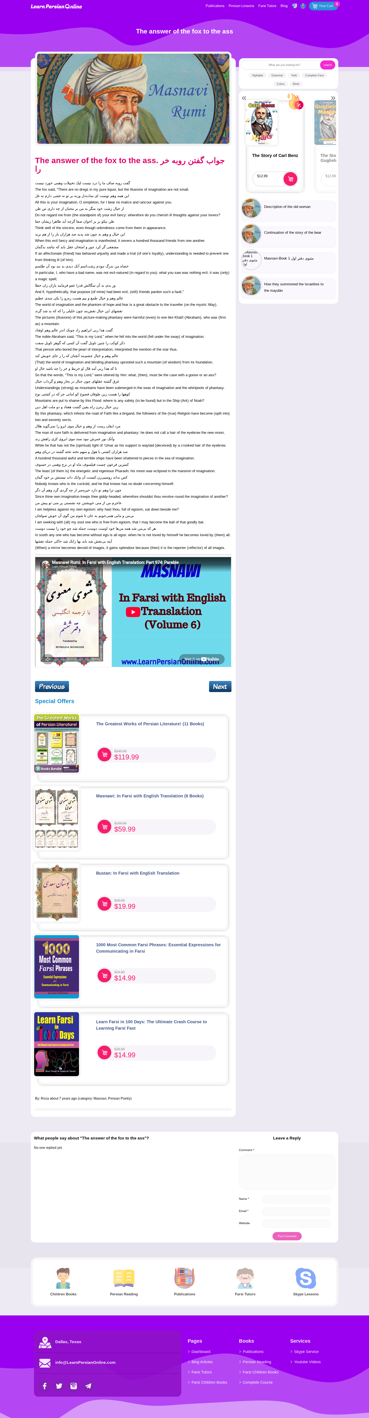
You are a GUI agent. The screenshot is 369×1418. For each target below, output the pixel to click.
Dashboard (201, 1352)
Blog (284, 6)
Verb (294, 75)
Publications (215, 6)
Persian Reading (257, 1362)
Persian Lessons (241, 6)
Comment (246, 1150)
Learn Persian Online (56, 6)
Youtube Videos (307, 1362)
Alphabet (257, 75)
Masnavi (100, 1098)
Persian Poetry (119, 1098)
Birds (296, 84)
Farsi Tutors (267, 6)
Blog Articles (202, 1362)
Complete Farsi (314, 75)
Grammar (277, 75)
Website (244, 1223)
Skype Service (306, 1352)
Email (243, 1211)
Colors (281, 84)
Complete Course (258, 1382)
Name (244, 1198)
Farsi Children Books (209, 1382)
